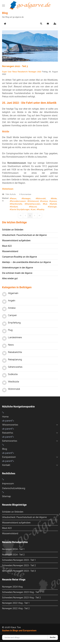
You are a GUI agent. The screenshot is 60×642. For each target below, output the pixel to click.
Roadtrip (41, 209)
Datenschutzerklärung (13, 488)
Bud (45, 204)
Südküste (13, 374)
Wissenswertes (10, 424)
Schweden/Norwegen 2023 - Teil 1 (19, 560)
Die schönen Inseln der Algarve (17, 273)
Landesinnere (15, 337)
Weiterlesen (7, 189)
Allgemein (13, 293)
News (11, 344)
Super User (6, 71)
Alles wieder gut (10, 278)
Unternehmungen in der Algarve (17, 267)
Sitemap (6, 496)
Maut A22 (7, 246)
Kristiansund (33, 201)
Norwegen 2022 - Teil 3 (15, 66)
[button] (3, 5)
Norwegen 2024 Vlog (12, 586)
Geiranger (53, 206)
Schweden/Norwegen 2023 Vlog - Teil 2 (21, 597)
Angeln (11, 300)
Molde (54, 198)
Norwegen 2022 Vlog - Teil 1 (16, 603)
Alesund (33, 206)
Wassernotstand (10, 251)
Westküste (13, 381)
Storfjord (14, 206)
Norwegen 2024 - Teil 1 (13, 549)
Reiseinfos (7, 432)
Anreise (11, 308)
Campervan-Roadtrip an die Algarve (19, 256)
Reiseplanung (15, 359)
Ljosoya (53, 201)
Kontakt (6, 465)
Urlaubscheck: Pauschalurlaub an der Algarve (24, 235)
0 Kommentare (24, 194)
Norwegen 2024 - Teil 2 (13, 554)
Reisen (13, 198)
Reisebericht (23, 71)
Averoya (44, 201)
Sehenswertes (15, 367)
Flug (10, 330)
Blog (4, 449)
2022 (39, 71)
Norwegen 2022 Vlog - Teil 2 (16, 608)
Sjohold (54, 204)
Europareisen (9, 457)
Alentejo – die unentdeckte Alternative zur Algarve (26, 262)
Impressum (8, 483)
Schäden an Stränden (12, 229)
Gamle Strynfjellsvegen (20, 209)
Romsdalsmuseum (18, 201)
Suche (53, 637)
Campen (12, 315)
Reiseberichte (15, 352)
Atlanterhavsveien (33, 204)
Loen (34, 209)
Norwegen (32, 71)
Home (5, 416)
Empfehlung (14, 322)
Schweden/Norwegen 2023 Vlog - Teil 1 (21, 592)
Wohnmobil (41, 198)
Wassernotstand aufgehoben (16, 240)
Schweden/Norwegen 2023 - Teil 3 (19, 571)
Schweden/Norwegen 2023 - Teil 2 (19, 565)
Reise (14, 71)
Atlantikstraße (16, 204)
